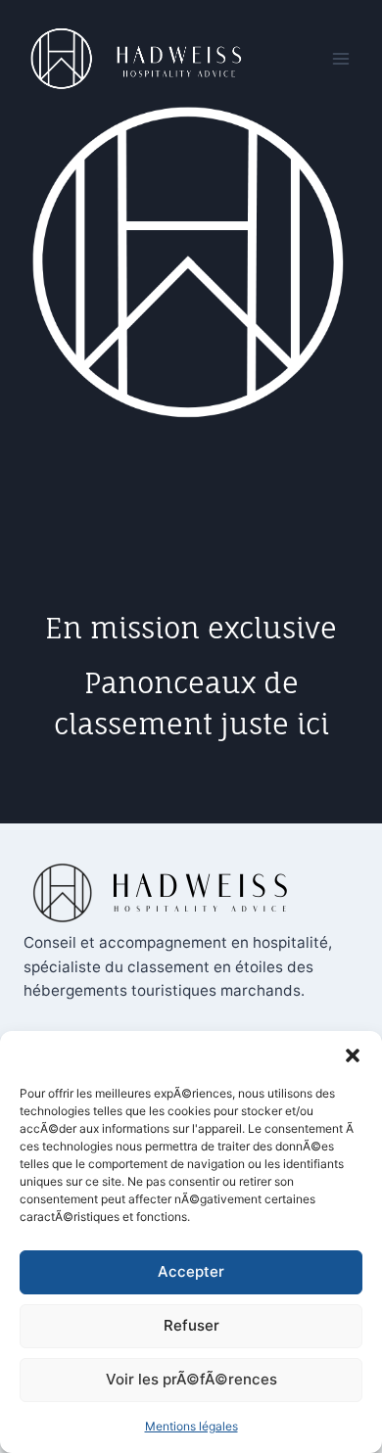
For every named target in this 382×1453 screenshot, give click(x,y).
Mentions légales (191, 1426)
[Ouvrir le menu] (340, 58)
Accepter (191, 1271)
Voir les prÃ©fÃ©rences (191, 1379)
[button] (352, 1055)
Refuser (191, 1325)
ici (313, 724)
